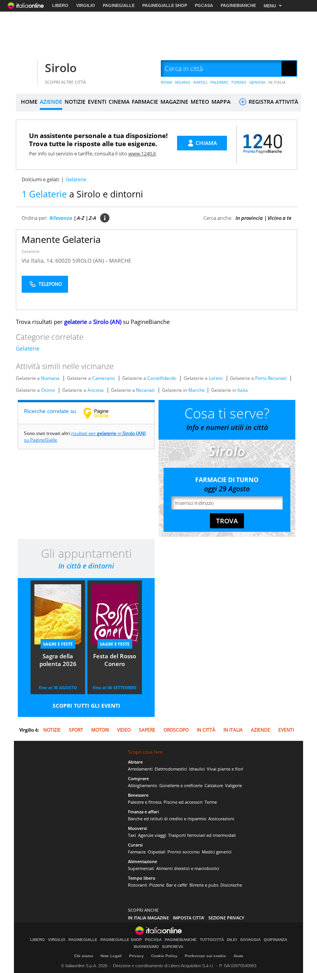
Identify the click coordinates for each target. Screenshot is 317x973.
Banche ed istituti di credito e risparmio (167, 818)
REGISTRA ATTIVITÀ (272, 101)
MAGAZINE (174, 101)
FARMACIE (145, 101)
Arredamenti (140, 769)
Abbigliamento (142, 785)
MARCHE (120, 260)
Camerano (103, 378)
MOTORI (100, 730)
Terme (211, 802)
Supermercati (141, 868)
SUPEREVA (172, 947)
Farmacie (137, 852)
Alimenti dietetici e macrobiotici (187, 868)
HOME (29, 101)
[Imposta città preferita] (25, 69)
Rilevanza (60, 217)
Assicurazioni (221, 818)
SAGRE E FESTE (58, 644)
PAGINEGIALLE (119, 5)
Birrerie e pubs (203, 885)
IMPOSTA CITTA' (189, 918)
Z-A (92, 217)
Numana (50, 378)
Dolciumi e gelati (40, 179)
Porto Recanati (270, 378)
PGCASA (204, 5)
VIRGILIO (85, 5)
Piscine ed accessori (183, 802)
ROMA (166, 82)
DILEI (232, 940)
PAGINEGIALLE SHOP (164, 5)
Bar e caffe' (176, 885)
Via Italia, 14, (38, 260)
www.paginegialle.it (102, 413)
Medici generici (217, 852)
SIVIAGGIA (250, 940)
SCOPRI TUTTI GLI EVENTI (86, 705)
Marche (196, 390)
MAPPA (220, 101)
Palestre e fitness (145, 802)
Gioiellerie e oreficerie (181, 785)
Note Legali (111, 956)
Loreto (216, 378)
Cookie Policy (164, 956)
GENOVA (257, 82)
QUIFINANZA (275, 940)
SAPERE (147, 730)
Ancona (95, 390)
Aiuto (238, 956)
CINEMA (119, 101)
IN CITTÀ (206, 730)
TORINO (238, 82)
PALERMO (219, 82)
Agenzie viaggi (152, 835)
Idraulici (197, 769)
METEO (200, 101)
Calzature (214, 785)
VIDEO (124, 730)
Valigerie (233, 785)
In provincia (249, 217)
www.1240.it (142, 153)
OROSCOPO (176, 730)
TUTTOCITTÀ (212, 940)
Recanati (145, 390)
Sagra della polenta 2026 (58, 660)
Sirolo (61, 68)
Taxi (132, 835)
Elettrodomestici (171, 769)
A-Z (80, 217)
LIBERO (60, 5)
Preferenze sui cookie (205, 956)
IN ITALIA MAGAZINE (148, 918)
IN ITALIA (277, 82)
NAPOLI (200, 82)
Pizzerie (156, 885)
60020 (63, 260)
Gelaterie (30, 251)
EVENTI (97, 101)
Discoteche (231, 885)
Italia (242, 390)
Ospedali (156, 852)
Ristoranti (137, 885)
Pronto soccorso (183, 852)
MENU (270, 5)
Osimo (48, 390)
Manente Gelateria (61, 239)
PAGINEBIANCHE (238, 5)
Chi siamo (83, 956)
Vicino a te (279, 217)
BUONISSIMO (146, 947)
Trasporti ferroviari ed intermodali (202, 835)
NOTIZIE (75, 101)
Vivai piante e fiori (225, 769)
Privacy (136, 956)
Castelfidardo (161, 378)
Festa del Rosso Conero (114, 660)
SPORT (76, 730)
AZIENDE (51, 101)
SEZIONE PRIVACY (226, 918)
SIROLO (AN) (89, 260)
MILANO (182, 82)
